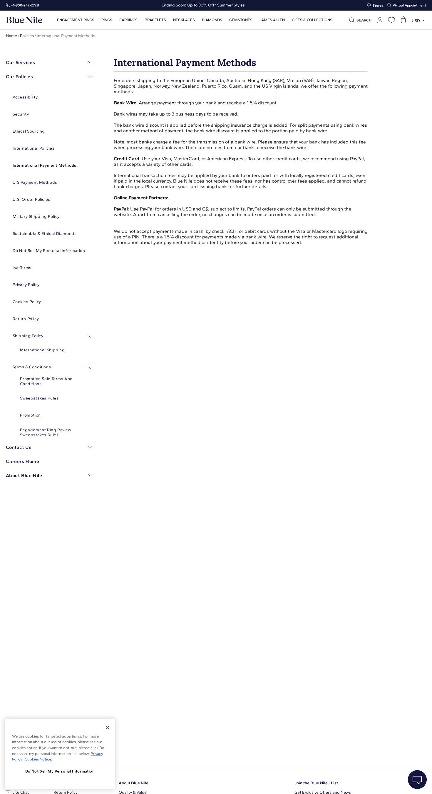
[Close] (107, 727)
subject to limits (227, 209)
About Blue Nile (133, 782)
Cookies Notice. (38, 759)
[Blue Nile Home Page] (24, 20)
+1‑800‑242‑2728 (25, 5)
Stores (378, 6)
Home (11, 35)
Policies (27, 35)
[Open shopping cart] (403, 20)
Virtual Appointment (409, 5)
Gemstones (240, 20)
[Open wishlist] (391, 20)
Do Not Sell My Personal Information (60, 771)
